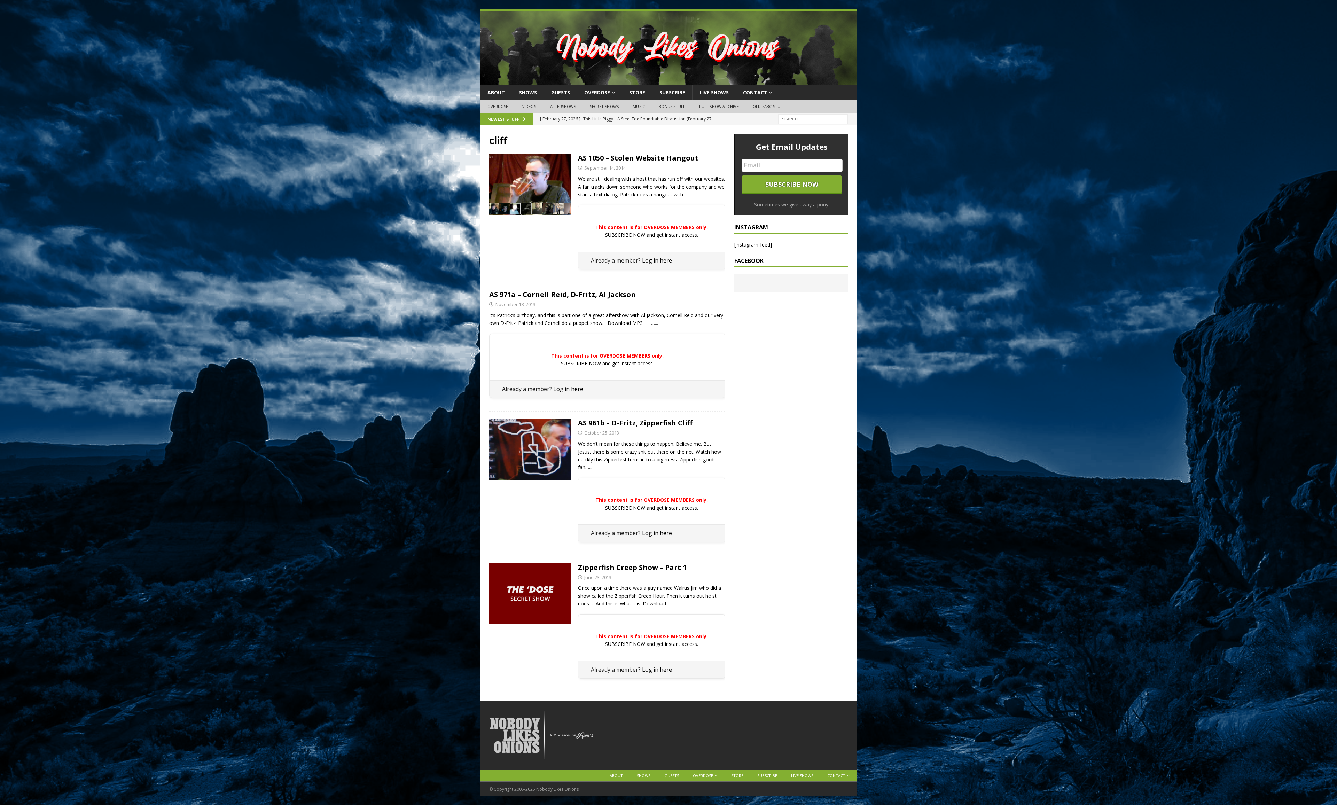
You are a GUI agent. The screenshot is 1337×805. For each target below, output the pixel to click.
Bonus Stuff (672, 106)
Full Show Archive (718, 106)
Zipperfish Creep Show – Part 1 (632, 567)
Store (637, 92)
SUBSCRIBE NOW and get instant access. (651, 235)
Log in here (657, 260)
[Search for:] (813, 118)
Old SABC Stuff (769, 106)
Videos (529, 106)
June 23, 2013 (597, 577)
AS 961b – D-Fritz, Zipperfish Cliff (635, 423)
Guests (560, 92)
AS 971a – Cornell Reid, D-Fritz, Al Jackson (562, 294)
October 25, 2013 (601, 433)
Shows (528, 92)
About (496, 92)
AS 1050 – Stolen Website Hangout (638, 158)
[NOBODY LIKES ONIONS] (668, 81)
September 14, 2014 (605, 168)
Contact (755, 92)
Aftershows (563, 106)
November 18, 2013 (515, 304)
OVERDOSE (597, 92)
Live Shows (714, 92)
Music (639, 106)
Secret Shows (604, 106)
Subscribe (672, 92)
